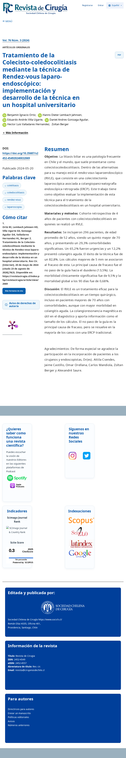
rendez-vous (14, 199)
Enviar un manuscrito (19, 713)
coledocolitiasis (15, 192)
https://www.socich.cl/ (50, 619)
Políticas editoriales (18, 717)
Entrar (101, 5)
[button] (15, 133)
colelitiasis (13, 185)
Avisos (11, 721)
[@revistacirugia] (72, 455)
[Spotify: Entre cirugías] (17, 478)
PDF (119, 55)
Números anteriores (19, 725)
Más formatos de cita (14, 291)
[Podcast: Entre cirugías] (17, 485)
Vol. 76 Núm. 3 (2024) (15, 40)
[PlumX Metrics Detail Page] (12, 325)
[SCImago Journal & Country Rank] (17, 530)
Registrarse (87, 5)
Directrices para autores (21, 709)
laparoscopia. (14, 206)
